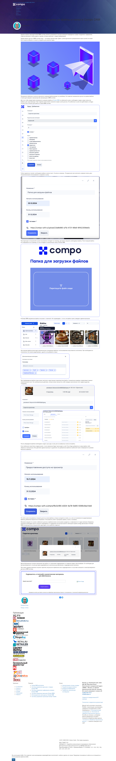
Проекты (18, 11)
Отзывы (18, 691)
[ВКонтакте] (60, 597)
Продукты (18, 8)
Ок (13, 759)
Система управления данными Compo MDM (43, 693)
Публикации (19, 693)
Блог (17, 13)
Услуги (18, 10)
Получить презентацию (19, 2)
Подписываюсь (44, 586)
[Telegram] (62, 597)
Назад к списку (24, 607)
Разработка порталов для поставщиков (69, 690)
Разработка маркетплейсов (69, 687)
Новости (18, 694)
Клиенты (18, 688)
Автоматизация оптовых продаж (70, 685)
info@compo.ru (86, 694)
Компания (18, 6)
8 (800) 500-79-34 (29, 2)
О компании (19, 686)
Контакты (18, 14)
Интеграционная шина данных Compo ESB (43, 695)
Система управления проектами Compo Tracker (44, 696)
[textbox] (45, 575)
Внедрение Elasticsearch (68, 688)
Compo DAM (56, 100)
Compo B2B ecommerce (38, 685)
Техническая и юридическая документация (92, 702)
